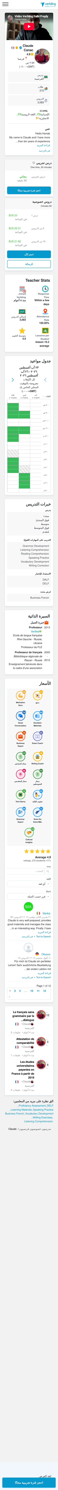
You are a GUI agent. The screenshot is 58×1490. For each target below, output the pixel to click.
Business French (14, 1113)
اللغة (49, 878)
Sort (48, 891)
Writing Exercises (42, 1117)
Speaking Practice (43, 1109)
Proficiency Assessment (32, 1105)
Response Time (43, 295)
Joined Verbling (21, 295)
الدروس (40, 98)
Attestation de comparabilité (25, 1041)
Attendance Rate (43, 318)
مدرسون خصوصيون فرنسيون (35, 1129)
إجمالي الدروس (18, 316)
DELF (50, 1105)
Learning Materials (21, 1109)
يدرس (40, 75)
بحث (49, 866)
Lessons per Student (42, 337)
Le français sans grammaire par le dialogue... (23, 1016)
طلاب (40, 87)
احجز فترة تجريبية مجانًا (29, 1482)
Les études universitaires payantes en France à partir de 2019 (23, 1069)
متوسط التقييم (19, 335)
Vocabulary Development (39, 1113)
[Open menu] (5, 4)
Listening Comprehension (38, 1121)
